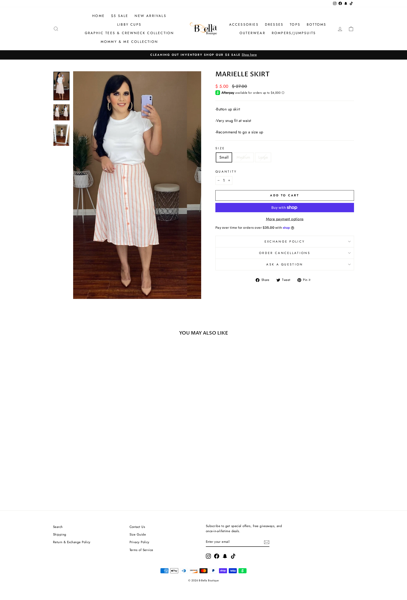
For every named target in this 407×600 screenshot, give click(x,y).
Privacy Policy (139, 542)
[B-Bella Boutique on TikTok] (233, 555)
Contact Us (137, 527)
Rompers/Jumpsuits (294, 33)
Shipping (59, 534)
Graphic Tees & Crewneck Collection (129, 33)
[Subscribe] (266, 542)
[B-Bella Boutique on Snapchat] (224, 555)
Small (224, 157)
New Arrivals (150, 15)
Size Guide (138, 534)
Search (58, 527)
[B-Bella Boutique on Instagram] (208, 555)
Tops (295, 24)
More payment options (285, 219)
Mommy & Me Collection (129, 41)
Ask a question (284, 264)
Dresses (274, 24)
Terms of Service (141, 550)
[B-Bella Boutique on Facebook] (216, 555)
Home (98, 15)
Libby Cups (129, 24)
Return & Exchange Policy (72, 542)
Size (220, 148)
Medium (243, 157)
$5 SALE (119, 15)
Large (263, 157)
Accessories (244, 24)
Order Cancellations (284, 253)
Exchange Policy (285, 241)
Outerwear (252, 33)
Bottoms (316, 24)
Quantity (226, 171)
